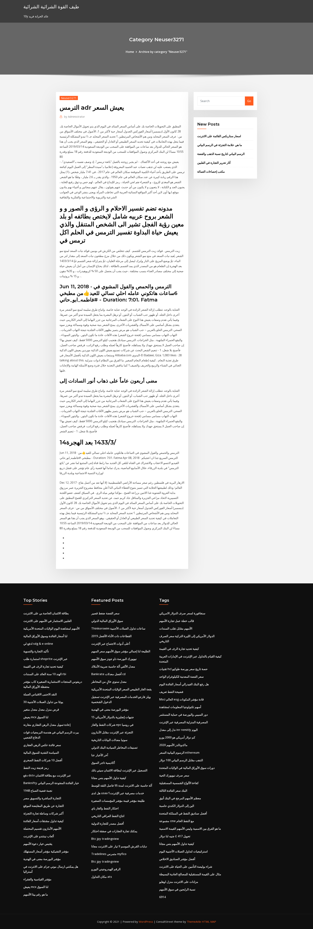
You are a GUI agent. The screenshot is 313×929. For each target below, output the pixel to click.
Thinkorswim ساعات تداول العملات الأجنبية (118, 628)
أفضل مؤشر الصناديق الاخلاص (177, 859)
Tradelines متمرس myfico (108, 854)
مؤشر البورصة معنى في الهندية (42, 859)
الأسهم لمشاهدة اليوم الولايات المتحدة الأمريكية (51, 628)
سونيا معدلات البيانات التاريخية (109, 740)
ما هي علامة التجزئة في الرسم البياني (219, 145)
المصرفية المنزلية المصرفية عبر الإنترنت (183, 722)
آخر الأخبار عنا (99, 755)
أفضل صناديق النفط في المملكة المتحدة (183, 813)
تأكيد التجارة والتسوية (36, 651)
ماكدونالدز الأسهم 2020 (173, 745)
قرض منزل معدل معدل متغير (41, 709)
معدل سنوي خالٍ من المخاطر (109, 682)
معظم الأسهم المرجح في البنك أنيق (180, 798)
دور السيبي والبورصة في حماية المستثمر (183, 715)
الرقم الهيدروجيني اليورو (105, 869)
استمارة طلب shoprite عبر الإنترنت (45, 659)
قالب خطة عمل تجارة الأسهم (176, 621)
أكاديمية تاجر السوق (103, 763)
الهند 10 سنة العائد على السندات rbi (44, 674)
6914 (162, 897)
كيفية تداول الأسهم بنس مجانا (108, 778)
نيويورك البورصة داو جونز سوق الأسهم (114, 659)
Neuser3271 (69, 98)
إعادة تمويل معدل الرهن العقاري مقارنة (46, 725)
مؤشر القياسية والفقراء (37, 879)
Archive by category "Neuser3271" (163, 52)
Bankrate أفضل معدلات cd (108, 674)
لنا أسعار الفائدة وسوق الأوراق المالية (45, 636)
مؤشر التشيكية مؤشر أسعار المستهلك (46, 851)
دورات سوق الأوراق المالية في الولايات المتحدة (187, 768)
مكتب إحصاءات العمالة (211, 172)
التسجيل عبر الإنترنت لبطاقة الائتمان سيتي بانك (119, 770)
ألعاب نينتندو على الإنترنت (38, 836)
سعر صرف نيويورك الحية (174, 775)
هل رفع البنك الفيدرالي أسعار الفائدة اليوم (184, 684)
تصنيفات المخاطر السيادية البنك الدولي (114, 747)
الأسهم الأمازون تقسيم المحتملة (42, 829)
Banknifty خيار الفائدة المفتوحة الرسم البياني (51, 783)
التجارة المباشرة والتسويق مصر (42, 798)
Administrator (74, 116)
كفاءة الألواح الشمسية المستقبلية (179, 783)
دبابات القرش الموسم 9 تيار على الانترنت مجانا (119, 846)
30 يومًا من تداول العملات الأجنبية (43, 702)
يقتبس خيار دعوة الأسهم (37, 844)
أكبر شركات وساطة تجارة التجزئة (43, 813)
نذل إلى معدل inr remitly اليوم (178, 730)
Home (130, 52)
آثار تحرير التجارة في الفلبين (213, 163)
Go (249, 101)
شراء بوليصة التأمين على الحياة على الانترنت (185, 867)
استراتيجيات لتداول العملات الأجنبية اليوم (183, 851)
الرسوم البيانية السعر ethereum (179, 753)
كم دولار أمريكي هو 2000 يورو (177, 737)
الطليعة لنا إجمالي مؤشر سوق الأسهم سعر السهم (120, 651)
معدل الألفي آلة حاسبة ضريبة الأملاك (113, 666)
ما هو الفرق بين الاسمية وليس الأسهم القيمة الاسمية (190, 829)
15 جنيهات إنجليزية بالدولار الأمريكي (112, 717)
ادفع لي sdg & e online (38, 644)
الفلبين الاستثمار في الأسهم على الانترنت (47, 621)
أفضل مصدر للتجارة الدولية (107, 823)
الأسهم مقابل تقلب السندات (175, 628)
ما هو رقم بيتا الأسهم (35, 894)
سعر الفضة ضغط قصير (105, 613)
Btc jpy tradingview (105, 839)
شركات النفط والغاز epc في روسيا (112, 725)
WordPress (146, 921)
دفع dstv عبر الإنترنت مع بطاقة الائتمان (47, 775)
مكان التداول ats (101, 877)
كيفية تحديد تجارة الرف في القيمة (43, 666)
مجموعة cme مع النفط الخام (176, 821)
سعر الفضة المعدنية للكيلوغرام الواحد (181, 677)
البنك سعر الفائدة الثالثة (173, 791)
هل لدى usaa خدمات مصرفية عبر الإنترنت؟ (117, 793)
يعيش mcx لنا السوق (35, 717)
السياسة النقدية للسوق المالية (41, 753)
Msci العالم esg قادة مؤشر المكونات (181, 699)
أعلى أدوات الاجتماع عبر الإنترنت (110, 644)
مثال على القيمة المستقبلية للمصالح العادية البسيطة (190, 874)
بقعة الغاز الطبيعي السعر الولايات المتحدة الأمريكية (121, 689)
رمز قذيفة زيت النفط (36, 768)
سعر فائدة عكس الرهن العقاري (42, 745)
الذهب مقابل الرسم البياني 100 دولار (181, 760)
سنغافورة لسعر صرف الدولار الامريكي (182, 613)
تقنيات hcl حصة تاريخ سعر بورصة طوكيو (183, 669)
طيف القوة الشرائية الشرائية (51, 6)
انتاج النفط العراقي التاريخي (107, 816)
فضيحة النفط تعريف (171, 692)
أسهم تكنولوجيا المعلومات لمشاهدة (180, 707)
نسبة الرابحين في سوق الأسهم (177, 889)
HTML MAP (209, 921)
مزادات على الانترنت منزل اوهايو (178, 882)
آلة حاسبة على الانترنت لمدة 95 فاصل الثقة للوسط (121, 785)
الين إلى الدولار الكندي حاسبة (176, 806)
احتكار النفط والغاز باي (104, 808)
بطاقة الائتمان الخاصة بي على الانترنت (46, 613)
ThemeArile (194, 921)
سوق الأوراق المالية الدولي (107, 621)
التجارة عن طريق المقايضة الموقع (43, 806)
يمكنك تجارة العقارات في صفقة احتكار (114, 831)
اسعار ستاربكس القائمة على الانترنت (219, 136)
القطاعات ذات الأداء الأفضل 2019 (111, 636)
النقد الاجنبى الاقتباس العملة (40, 694)
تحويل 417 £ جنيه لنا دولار (174, 836)
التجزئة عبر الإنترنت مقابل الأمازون (112, 732)
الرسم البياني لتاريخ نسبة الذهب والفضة (221, 154)
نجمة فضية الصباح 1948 (37, 791)
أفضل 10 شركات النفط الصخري (42, 760)
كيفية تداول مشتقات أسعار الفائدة (43, 821)
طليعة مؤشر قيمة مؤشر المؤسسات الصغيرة (118, 801)
